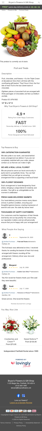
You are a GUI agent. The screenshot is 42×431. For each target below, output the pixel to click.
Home (3, 10)
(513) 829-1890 (21, 385)
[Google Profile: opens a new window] (23, 395)
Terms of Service (5, 422)
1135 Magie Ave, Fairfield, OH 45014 (21, 383)
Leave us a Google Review (21, 402)
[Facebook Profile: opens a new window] (18, 395)
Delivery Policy (21, 425)
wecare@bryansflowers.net (21, 388)
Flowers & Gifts (12, 10)
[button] (37, 426)
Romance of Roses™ (24, 293)
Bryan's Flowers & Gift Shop (21, 2)
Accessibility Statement (33, 422)
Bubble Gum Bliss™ (24, 272)
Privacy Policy (18, 422)
